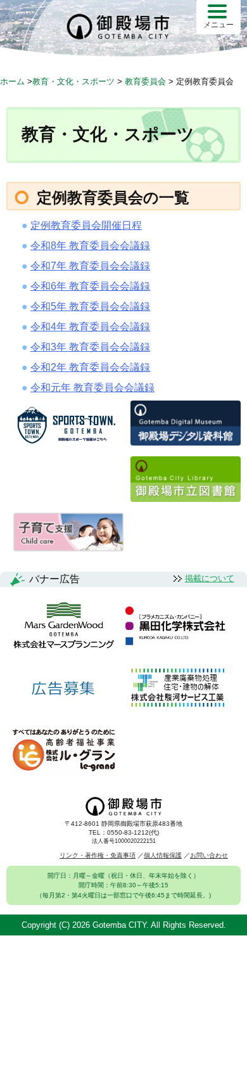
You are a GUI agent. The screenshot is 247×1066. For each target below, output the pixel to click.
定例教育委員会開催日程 (86, 225)
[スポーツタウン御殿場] (68, 444)
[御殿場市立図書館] (185, 498)
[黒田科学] (177, 626)
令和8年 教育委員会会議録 (90, 245)
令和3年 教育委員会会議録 (90, 347)
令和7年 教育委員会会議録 (90, 265)
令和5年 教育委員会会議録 (90, 306)
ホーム (12, 81)
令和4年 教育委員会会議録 (90, 326)
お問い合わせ (209, 855)
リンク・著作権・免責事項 (98, 855)
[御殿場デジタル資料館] (185, 442)
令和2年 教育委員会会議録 (90, 367)
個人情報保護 (163, 855)
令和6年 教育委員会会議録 (90, 286)
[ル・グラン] (63, 751)
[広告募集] (63, 689)
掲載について (209, 578)
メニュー (218, 24)
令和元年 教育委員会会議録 (92, 387)
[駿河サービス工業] (177, 689)
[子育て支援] (68, 548)
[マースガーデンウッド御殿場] (63, 626)
